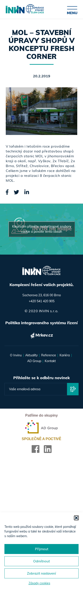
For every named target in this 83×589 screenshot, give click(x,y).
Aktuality (31, 355)
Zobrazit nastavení (41, 573)
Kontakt (50, 361)
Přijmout (41, 549)
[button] (76, 518)
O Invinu (16, 355)
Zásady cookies (39, 583)
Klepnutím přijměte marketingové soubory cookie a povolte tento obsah (41, 229)
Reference (48, 355)
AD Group (34, 361)
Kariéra (65, 355)
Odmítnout (41, 561)
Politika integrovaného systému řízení (41, 322)
